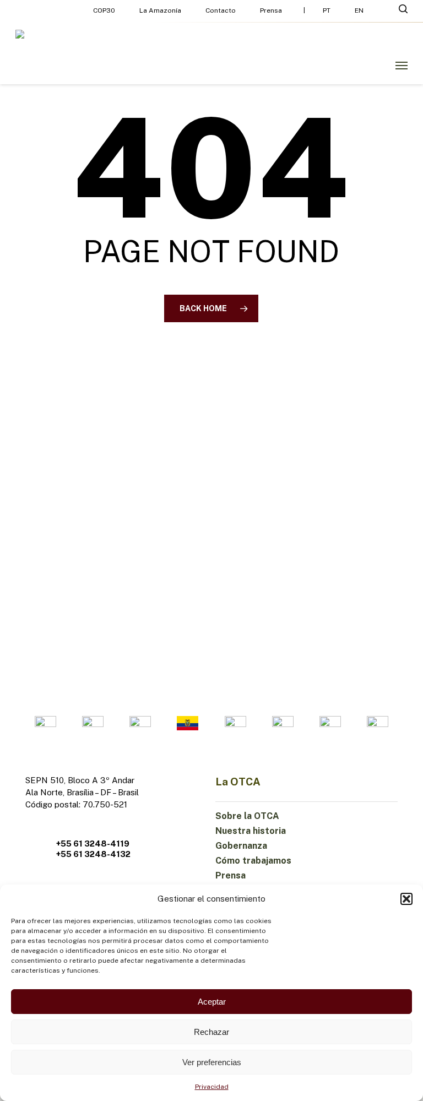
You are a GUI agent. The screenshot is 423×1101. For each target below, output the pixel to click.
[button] (406, 898)
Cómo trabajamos (253, 860)
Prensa (230, 875)
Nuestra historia (250, 831)
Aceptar (212, 1001)
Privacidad (212, 1087)
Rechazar (211, 1032)
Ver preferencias (211, 1062)
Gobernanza (241, 845)
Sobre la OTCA (247, 816)
